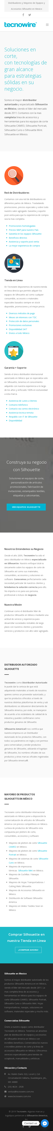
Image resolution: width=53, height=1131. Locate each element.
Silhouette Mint (25, 870)
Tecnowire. (21, 1111)
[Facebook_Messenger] (45, 1123)
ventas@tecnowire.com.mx (21, 1091)
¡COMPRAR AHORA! (28, 950)
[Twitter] (30, 15)
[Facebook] (23, 15)
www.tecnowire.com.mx (19, 1096)
